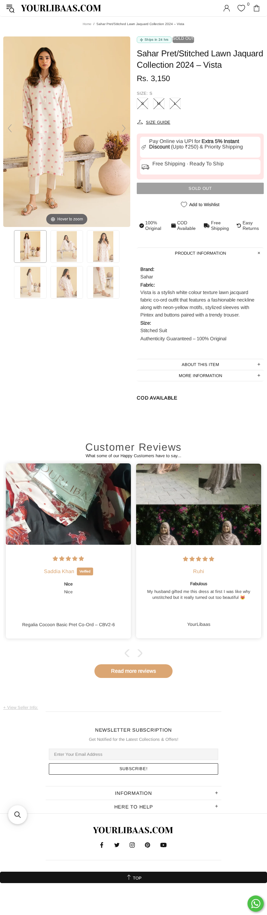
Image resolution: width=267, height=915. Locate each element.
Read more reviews (133, 671)
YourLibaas (61, 8)
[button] (128, 653)
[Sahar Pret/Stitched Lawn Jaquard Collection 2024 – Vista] (30, 246)
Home (87, 24)
